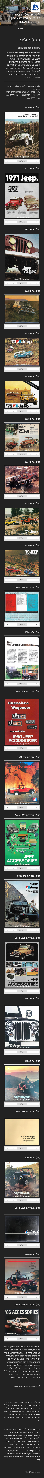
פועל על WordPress (33, 1472)
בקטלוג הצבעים (23, 1359)
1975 (13, 92)
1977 (38, 95)
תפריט (20, 29)
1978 (33, 95)
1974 (18, 92)
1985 (33, 98)
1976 (8, 92)
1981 (17, 95)
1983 (7, 95)
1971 (33, 92)
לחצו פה (16, 1386)
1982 (12, 95)
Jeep (34, 71)
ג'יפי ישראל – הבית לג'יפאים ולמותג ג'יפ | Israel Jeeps (25, 18)
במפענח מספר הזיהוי (23, 1356)
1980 (23, 95)
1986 (28, 98)
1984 (38, 98)
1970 (38, 92)
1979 (28, 95)
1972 (28, 92)
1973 (23, 92)
